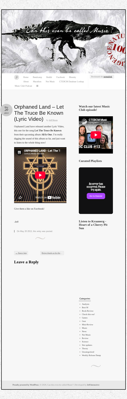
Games (85, 318)
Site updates (87, 345)
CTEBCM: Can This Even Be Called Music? (63, 41)
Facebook (60, 77)
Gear (84, 321)
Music (84, 328)
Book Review (87, 311)
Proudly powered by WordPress (26, 385)
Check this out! (88, 314)
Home (25, 77)
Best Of (85, 307)
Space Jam (21, 253)
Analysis (85, 304)
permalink (108, 76)
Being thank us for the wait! (53, 253)
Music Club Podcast (23, 86)
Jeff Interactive (93, 385)
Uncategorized (88, 352)
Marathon (37, 81)
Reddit (49, 77)
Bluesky (72, 77)
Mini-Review (87, 324)
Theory (85, 348)
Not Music (50, 81)
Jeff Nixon (53, 120)
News (84, 331)
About (26, 81)
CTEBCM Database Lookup (71, 81)
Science (85, 341)
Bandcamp (37, 77)
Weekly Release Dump (91, 355)
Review (85, 338)
